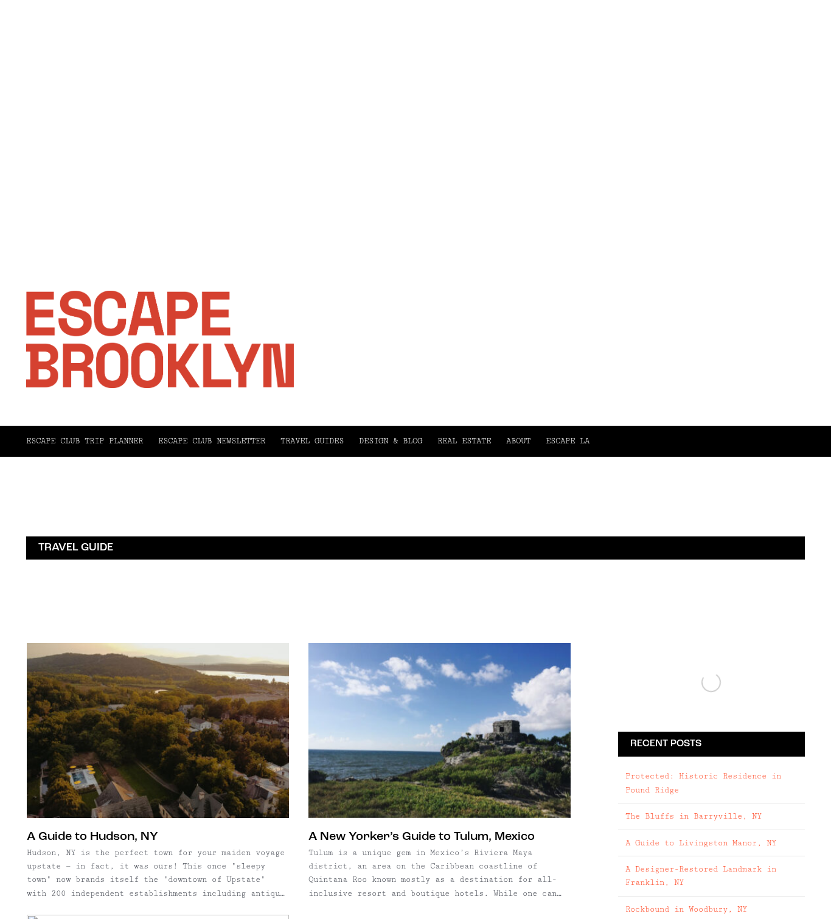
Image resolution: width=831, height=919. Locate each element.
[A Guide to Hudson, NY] (158, 730)
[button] (697, 441)
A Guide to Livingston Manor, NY (700, 843)
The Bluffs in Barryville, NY (693, 816)
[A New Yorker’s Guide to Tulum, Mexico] (439, 730)
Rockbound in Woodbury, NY (686, 909)
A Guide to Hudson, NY (92, 837)
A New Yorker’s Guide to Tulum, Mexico (421, 837)
